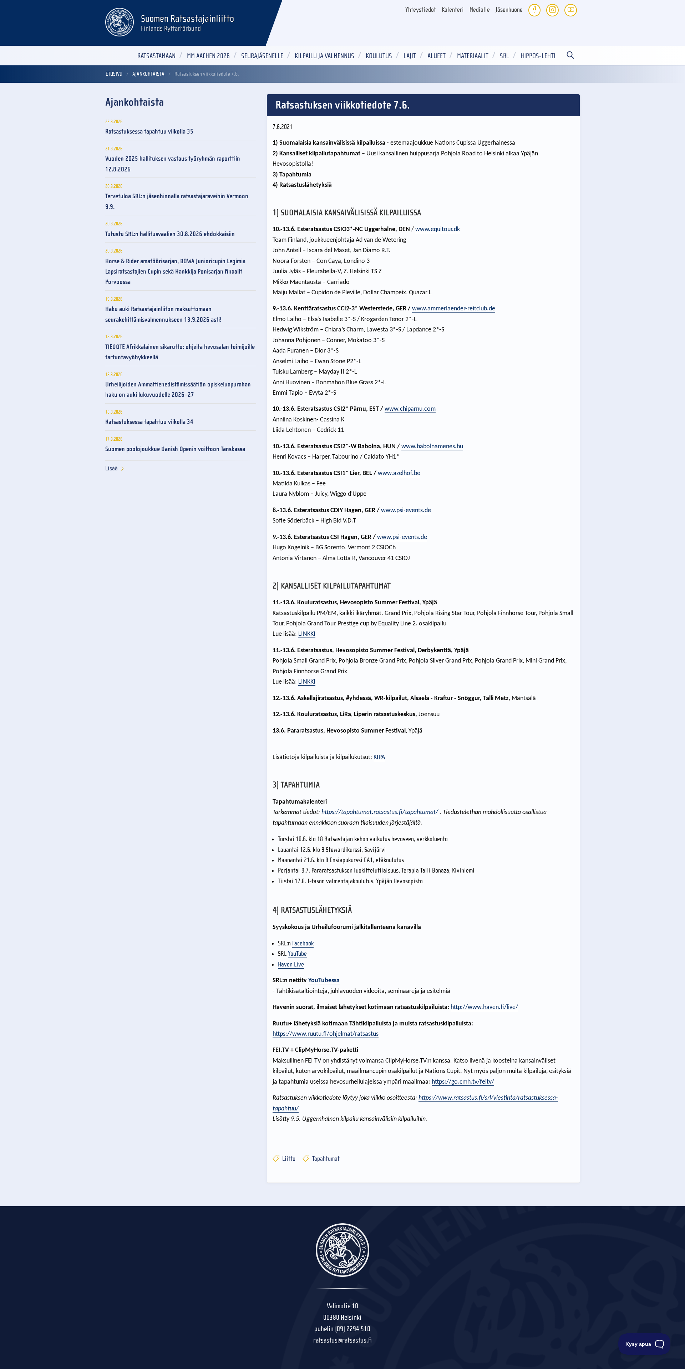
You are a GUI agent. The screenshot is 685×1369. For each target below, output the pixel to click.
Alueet (436, 56)
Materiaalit (472, 56)
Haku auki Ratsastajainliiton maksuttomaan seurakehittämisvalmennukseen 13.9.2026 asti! (163, 314)
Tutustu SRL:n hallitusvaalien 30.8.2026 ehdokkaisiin (170, 234)
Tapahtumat (325, 1159)
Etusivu (114, 74)
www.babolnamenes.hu (432, 446)
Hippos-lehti (538, 56)
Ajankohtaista (148, 74)
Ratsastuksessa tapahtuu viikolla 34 (149, 422)
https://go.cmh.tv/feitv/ (463, 1082)
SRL (504, 56)
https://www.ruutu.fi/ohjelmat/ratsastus (326, 1034)
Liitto (288, 1159)
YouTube (297, 954)
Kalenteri (453, 10)
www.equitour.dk (437, 229)
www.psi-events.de (406, 510)
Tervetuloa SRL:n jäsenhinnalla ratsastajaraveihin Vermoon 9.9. (176, 201)
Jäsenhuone (509, 10)
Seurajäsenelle (262, 56)
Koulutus (379, 56)
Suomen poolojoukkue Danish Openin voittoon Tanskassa (175, 449)
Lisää (111, 468)
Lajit (410, 56)
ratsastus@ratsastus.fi (342, 1340)
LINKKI (306, 634)
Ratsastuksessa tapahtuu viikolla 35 (149, 131)
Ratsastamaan (156, 56)
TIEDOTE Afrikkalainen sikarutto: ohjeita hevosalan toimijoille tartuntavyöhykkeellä (180, 352)
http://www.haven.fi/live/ (484, 1007)
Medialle (480, 10)
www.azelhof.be (399, 473)
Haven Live (291, 964)
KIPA (379, 757)
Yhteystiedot (420, 10)
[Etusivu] (119, 21)
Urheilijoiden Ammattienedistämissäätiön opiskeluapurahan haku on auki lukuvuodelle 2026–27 (178, 390)
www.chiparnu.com (410, 409)
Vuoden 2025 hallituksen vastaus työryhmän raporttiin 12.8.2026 (172, 164)
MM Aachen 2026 (208, 56)
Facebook (303, 943)
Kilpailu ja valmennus (324, 56)
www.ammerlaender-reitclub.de (453, 308)
